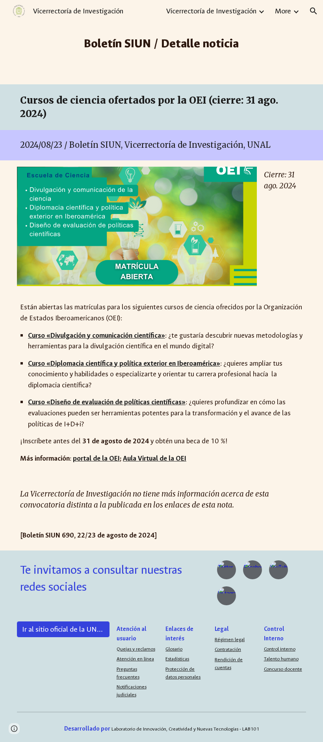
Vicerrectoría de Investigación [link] (211, 11)
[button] (313, 11)
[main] (161, 42)
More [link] (283, 11)
